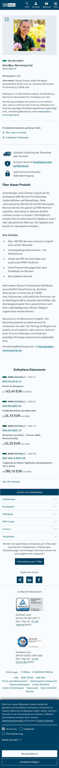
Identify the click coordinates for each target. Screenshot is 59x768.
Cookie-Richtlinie (45, 720)
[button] (36, 5)
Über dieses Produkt (15, 132)
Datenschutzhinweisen (13, 720)
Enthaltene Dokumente (17, 137)
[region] (29, 723)
